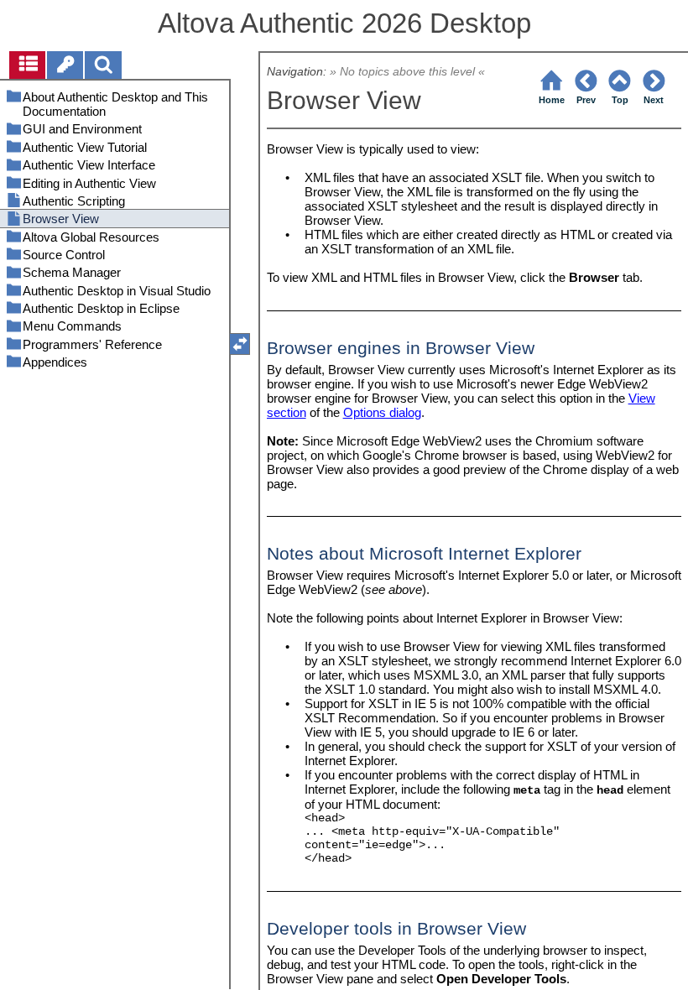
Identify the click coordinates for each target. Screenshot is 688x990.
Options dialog (382, 412)
